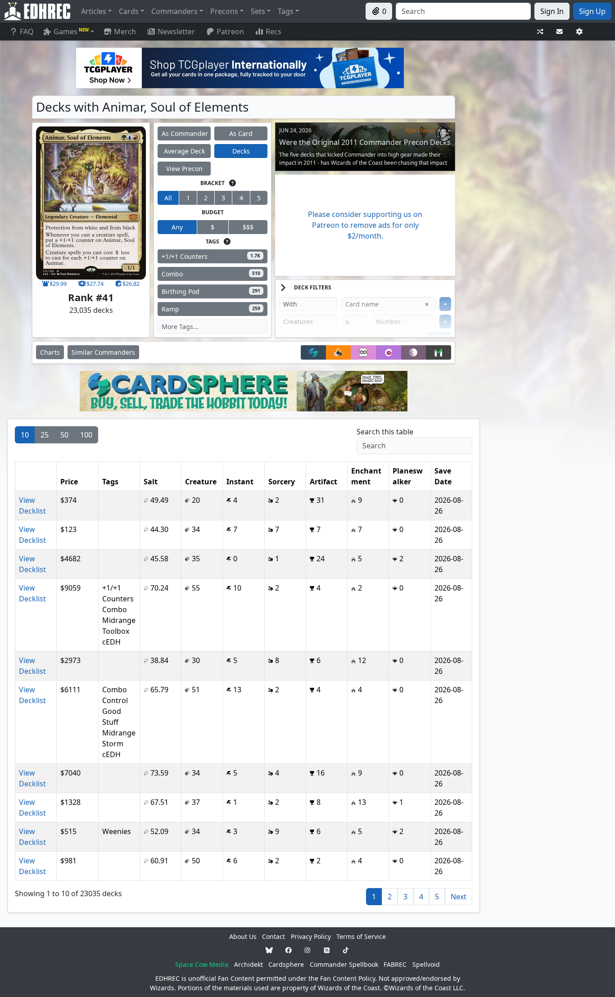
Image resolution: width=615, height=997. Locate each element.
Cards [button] (129, 11)
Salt (151, 482)
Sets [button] (258, 11)
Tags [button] (286, 11)
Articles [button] (93, 11)
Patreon (230, 31)
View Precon (184, 168)
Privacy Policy (311, 936)
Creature (201, 482)
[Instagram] (307, 950)
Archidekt (248, 964)
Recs (273, 31)
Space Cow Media (201, 964)
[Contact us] (560, 32)
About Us (243, 936)
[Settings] (579, 32)
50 (64, 435)
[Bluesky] (269, 950)
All (168, 198)
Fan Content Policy (347, 978)
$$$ (248, 227)
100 (86, 435)
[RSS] (327, 950)
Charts (50, 352)
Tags (110, 482)
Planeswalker (408, 476)
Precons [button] (224, 11)
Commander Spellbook (344, 964)
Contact (273, 936)
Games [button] (71, 31)
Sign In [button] (552, 11)
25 (45, 435)
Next (458, 897)
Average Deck (184, 151)
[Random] (540, 32)
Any (177, 227)
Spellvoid (426, 964)
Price (69, 482)
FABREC (395, 964)
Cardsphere (286, 964)
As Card (241, 133)
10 (25, 435)
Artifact (323, 482)
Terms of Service (361, 936)
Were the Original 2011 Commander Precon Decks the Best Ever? (365, 146)
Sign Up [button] (592, 11)
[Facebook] (289, 950)
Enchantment (366, 476)
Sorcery (281, 482)
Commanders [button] (174, 11)
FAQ (27, 31)
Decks (241, 151)
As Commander (185, 133)
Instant (239, 482)
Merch (124, 31)
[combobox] (463, 11)
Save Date (443, 476)
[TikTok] (346, 950)
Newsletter (176, 31)
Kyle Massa (420, 130)
